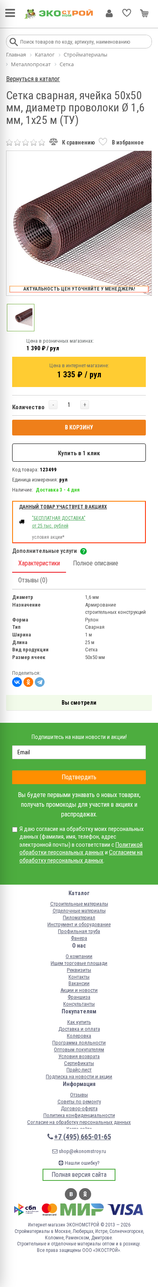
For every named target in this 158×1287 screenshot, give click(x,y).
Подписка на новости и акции (79, 1077)
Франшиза (79, 997)
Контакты (79, 977)
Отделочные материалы (79, 911)
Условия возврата (79, 1056)
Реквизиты (79, 970)
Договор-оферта (79, 1108)
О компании (79, 956)
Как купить (79, 1022)
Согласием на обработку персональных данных (81, 856)
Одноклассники (85, 1194)
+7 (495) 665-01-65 (82, 1136)
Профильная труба (79, 931)
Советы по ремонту (79, 1102)
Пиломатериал (79, 918)
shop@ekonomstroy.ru (82, 1151)
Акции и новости (79, 990)
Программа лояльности (79, 1043)
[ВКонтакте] (17, 682)
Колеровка (79, 1036)
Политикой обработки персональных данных (81, 848)
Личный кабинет (109, 13)
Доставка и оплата (79, 1029)
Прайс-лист (79, 1070)
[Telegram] (40, 682)
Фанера (79, 938)
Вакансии (79, 983)
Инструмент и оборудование (79, 924)
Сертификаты (79, 1063)
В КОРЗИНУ (79, 427)
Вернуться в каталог (33, 79)
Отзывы (79, 1095)
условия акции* (48, 537)
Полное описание (95, 563)
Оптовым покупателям (79, 1049)
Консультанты (79, 1004)
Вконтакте (71, 1194)
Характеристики (39, 563)
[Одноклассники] (28, 682)
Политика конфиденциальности (79, 1115)
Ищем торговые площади (79, 963)
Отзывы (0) (32, 580)
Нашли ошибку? (82, 1163)
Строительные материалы (79, 904)
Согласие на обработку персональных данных (79, 1122)
